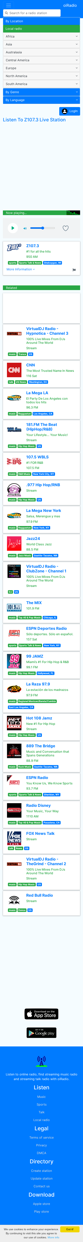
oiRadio (70, 5)
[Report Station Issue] (75, 269)
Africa (10, 36)
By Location (14, 21)
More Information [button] (20, 269)
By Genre (12, 92)
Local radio (14, 29)
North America (16, 76)
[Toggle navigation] (8, 5)
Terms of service (41, 1137)
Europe (11, 68)
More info (53, 1237)
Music (41, 1097)
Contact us (42, 1186)
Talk (42, 1112)
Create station (41, 1171)
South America (16, 84)
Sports (42, 1104)
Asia (9, 44)
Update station (42, 1178)
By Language (15, 100)
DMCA (41, 1153)
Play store (41, 1211)
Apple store (41, 1204)
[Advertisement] (41, 167)
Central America (17, 60)
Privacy (41, 1145)
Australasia (14, 52)
